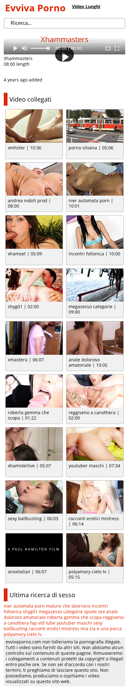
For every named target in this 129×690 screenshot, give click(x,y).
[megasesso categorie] (94, 285)
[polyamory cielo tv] (94, 550)
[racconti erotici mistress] (94, 497)
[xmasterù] (34, 338)
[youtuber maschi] (94, 444)
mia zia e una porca (101, 629)
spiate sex (94, 612)
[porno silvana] (94, 126)
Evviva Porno (35, 7)
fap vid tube (42, 623)
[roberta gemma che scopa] (34, 391)
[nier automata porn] (94, 179)
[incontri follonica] (94, 232)
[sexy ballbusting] (34, 497)
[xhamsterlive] (34, 444)
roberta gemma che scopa (74, 617)
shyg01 (30, 612)
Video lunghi (86, 6)
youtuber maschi (74, 623)
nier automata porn (24, 606)
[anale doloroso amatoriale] (94, 338)
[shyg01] (34, 285)
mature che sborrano (68, 606)
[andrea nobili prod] (34, 179)
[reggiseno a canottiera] (94, 391)
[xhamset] (34, 232)
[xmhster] (34, 126)
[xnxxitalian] (34, 550)
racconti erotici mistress (54, 629)
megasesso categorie (61, 612)
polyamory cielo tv (23, 634)
